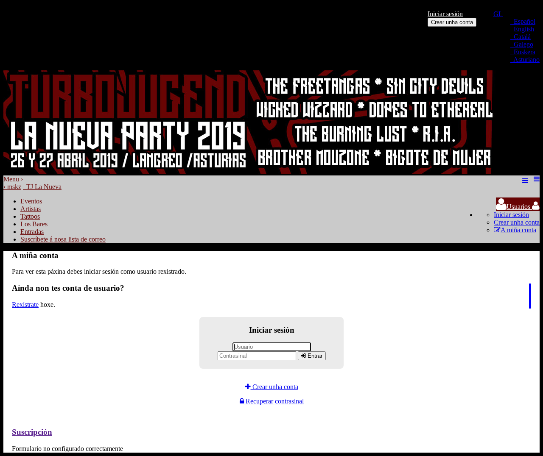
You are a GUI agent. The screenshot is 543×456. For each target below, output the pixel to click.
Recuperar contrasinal (274, 401)
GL (498, 13)
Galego (521, 44)
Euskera (522, 52)
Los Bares (34, 224)
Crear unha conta (452, 22)
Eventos (31, 201)
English (522, 29)
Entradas (32, 231)
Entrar (314, 356)
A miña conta (518, 230)
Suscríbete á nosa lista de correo (63, 239)
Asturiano (525, 59)
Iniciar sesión (445, 13)
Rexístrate (25, 304)
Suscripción (32, 432)
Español (522, 21)
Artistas (30, 208)
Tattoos (30, 216)
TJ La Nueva (42, 186)
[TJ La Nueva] (251, 171)
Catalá (520, 36)
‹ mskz (12, 186)
